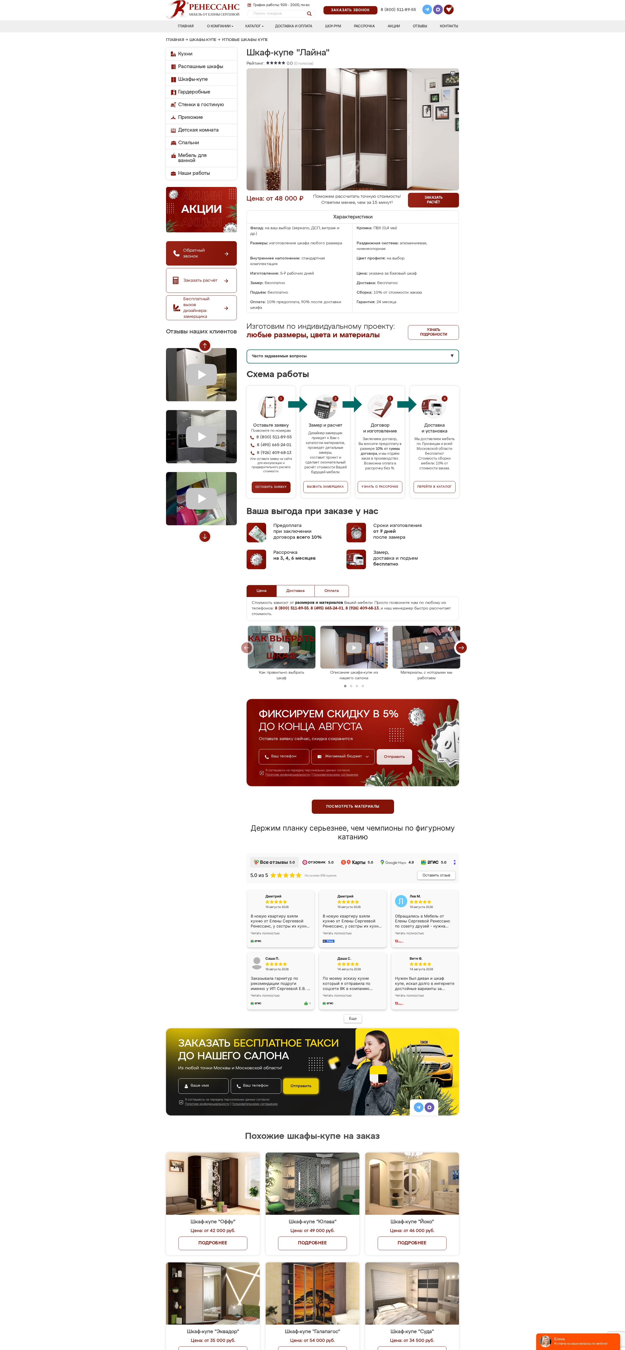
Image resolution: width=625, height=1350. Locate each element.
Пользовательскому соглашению (335, 774)
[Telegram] (427, 10)
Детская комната (198, 130)
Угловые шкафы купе (245, 40)
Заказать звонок (350, 10)
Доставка (295, 591)
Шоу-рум (333, 26)
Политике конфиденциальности (288, 774)
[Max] (438, 10)
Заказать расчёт (434, 200)
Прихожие (190, 117)
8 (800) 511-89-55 (398, 10)
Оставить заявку (271, 487)
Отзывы (420, 26)
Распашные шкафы (200, 66)
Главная (186, 26)
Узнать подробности (433, 332)
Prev (205, 345)
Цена (262, 591)
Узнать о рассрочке (380, 486)
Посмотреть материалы (353, 806)
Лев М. (415, 896)
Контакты (449, 26)
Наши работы (194, 173)
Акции (394, 26)
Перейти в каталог (434, 486)
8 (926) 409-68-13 (398, 16)
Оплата (331, 591)
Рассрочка (364, 26)
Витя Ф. (416, 958)
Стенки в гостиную (201, 104)
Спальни (188, 142)
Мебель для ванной (192, 158)
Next (205, 536)
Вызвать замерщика (325, 486)
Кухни (185, 54)
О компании (218, 26)
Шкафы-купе (202, 40)
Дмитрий (345, 896)
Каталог (253, 26)
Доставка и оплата (293, 26)
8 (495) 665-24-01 (398, 3)
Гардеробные (194, 92)
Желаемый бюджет (344, 756)
